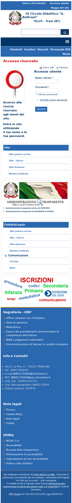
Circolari (14, 261)
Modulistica (13, 327)
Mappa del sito (60, 8)
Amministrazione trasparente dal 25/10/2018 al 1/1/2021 (30, 211)
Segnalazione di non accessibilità (27, 458)
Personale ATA (60, 49)
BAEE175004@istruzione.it (30, 373)
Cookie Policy (14, 414)
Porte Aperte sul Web (44, 474)
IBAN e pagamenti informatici (24, 339)
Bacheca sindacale (18, 173)
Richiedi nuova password (53, 100)
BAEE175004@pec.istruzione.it (30, 377)
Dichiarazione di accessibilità (24, 454)
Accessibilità (14, 445)
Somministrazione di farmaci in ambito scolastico (37, 344)
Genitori (29, 49)
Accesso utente (59, 3)
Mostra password (48, 94)
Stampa (63, 67)
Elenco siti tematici (34, 3)
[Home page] (14, 25)
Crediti (10, 423)
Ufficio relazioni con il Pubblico (25, 318)
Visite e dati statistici (19, 463)
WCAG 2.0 (12, 440)
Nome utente (44, 78)
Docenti (43, 49)
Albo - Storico (16, 160)
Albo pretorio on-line (19, 154)
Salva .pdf (48, 67)
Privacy (10, 409)
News (66, 54)
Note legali (13, 418)
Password (42, 87)
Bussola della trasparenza (22, 449)
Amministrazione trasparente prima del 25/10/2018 (28, 208)
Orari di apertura (16, 322)
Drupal (17, 494)
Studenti (16, 49)
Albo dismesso (16, 167)
